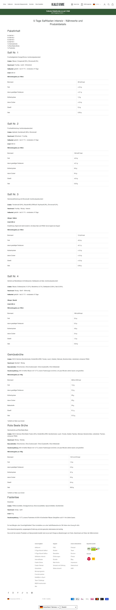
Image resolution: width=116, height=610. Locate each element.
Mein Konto (56, 562)
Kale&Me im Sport (40, 577)
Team (72, 550)
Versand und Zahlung (59, 565)
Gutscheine (38, 568)
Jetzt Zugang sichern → (58, 13)
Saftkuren (10, 4)
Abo (36, 586)
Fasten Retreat (39, 565)
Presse (73, 556)
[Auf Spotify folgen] (32, 593)
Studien (55, 550)
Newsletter (56, 553)
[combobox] (49, 607)
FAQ (54, 547)
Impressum (74, 562)
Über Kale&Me (39, 4)
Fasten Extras (39, 562)
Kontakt (55, 559)
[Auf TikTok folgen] (22, 593)
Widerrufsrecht (57, 568)
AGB (72, 568)
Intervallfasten (39, 559)
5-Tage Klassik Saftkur (41, 553)
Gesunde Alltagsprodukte (21, 4)
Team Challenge (39, 580)
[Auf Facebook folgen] (8, 593)
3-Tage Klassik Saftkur (41, 550)
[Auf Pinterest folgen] (18, 593)
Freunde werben (39, 574)
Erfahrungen (56, 556)
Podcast (73, 547)
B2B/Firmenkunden (40, 583)
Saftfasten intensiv (40, 556)
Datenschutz (74, 565)
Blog (72, 559)
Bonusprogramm (39, 571)
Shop (4, 4)
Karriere (73, 553)
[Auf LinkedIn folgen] (27, 593)
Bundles (31, 4)
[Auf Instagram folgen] (13, 593)
